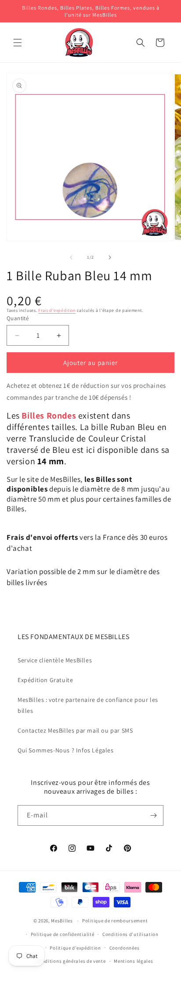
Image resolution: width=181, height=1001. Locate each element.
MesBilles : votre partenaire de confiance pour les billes (88, 705)
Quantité (18, 318)
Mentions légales (133, 961)
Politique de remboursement (115, 921)
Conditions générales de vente (70, 961)
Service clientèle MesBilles (55, 660)
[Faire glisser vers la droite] (109, 257)
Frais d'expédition (57, 310)
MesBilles (61, 921)
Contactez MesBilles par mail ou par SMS (75, 730)
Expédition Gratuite (45, 680)
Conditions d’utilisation (130, 934)
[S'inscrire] (153, 815)
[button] (17, 42)
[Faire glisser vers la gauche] (71, 257)
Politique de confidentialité (62, 934)
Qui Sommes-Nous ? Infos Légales (66, 750)
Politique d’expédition (75, 948)
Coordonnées (124, 948)
